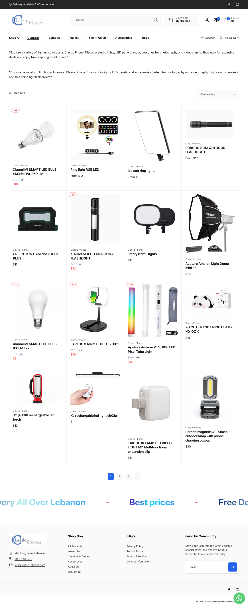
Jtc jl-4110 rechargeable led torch (33, 417)
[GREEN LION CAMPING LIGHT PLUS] (38, 237)
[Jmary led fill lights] (153, 237)
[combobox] (116, 19)
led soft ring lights (141, 171)
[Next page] (137, 476)
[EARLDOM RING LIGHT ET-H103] (95, 328)
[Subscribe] (232, 567)
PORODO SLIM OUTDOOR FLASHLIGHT (205, 150)
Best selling (208, 94)
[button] (231, 20)
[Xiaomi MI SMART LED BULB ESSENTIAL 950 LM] (38, 153)
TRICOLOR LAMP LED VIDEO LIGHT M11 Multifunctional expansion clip (150, 447)
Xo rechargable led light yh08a (93, 416)
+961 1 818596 (23, 558)
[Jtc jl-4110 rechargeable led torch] (38, 398)
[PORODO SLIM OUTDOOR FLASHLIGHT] (210, 131)
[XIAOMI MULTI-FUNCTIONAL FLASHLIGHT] (95, 237)
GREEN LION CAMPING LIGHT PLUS (36, 256)
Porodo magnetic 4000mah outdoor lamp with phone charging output (206, 436)
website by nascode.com (228, 601)
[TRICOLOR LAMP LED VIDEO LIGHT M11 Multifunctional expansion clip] (153, 426)
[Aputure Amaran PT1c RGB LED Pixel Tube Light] (153, 331)
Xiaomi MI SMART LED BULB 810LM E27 (35, 346)
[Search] (155, 19)
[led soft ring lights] (153, 154)
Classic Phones (210, 601)
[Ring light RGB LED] (95, 153)
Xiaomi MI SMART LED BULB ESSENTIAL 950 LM (35, 172)
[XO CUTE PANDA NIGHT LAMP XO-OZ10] (210, 311)
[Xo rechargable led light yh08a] (95, 399)
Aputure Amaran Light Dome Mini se (207, 266)
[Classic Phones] (27, 544)
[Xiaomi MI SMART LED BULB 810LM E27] (38, 327)
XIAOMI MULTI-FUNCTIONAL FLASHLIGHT (92, 256)
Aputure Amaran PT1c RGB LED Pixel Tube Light (151, 349)
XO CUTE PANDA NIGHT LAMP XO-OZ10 (209, 329)
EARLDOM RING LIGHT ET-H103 (94, 344)
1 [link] (110, 476)
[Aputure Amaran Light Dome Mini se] (210, 247)
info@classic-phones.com (30, 564)
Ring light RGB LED (84, 169)
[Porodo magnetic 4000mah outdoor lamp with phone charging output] (210, 415)
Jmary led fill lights (142, 254)
